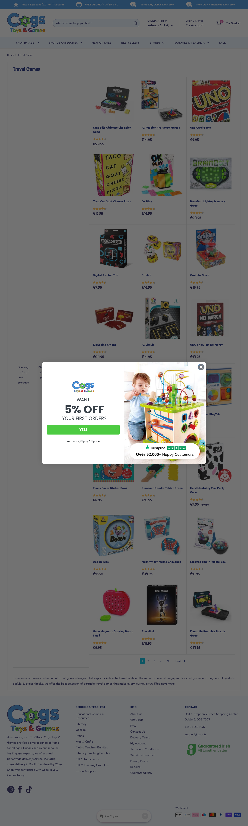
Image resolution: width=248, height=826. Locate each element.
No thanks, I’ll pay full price (83, 441)
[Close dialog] (201, 367)
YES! (83, 429)
